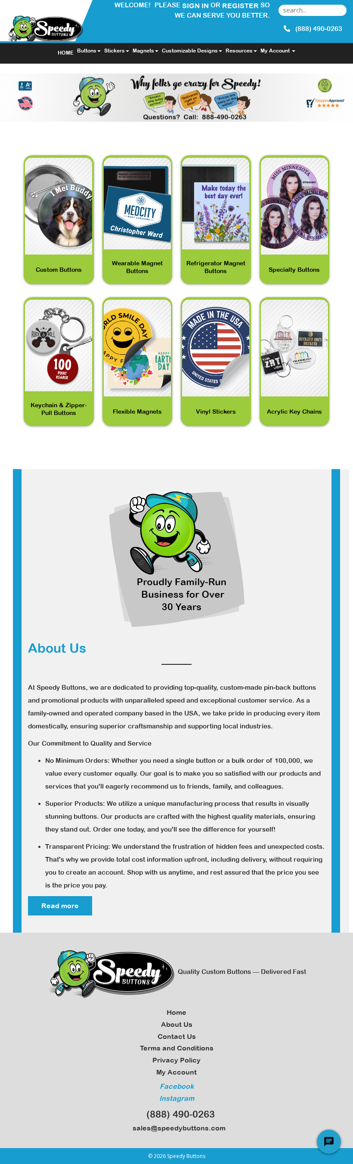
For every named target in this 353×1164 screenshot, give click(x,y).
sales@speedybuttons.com (177, 1128)
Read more (60, 905)
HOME (66, 53)
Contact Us (177, 1036)
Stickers (114, 51)
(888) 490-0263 (178, 1114)
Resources (239, 51)
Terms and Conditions (177, 1048)
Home (176, 1012)
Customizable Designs (190, 51)
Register (240, 5)
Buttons (86, 51)
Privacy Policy (176, 1060)
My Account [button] (275, 51)
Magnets (143, 51)
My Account (176, 1072)
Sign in (195, 5)
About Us (176, 1024)
